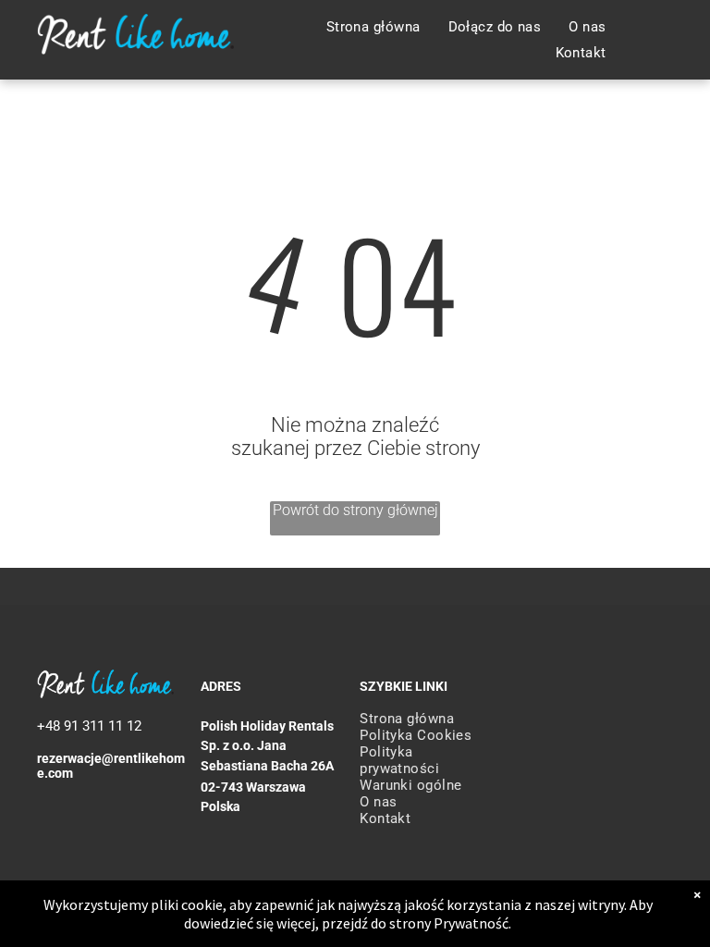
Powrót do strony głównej (355, 510)
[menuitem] (373, 27)
